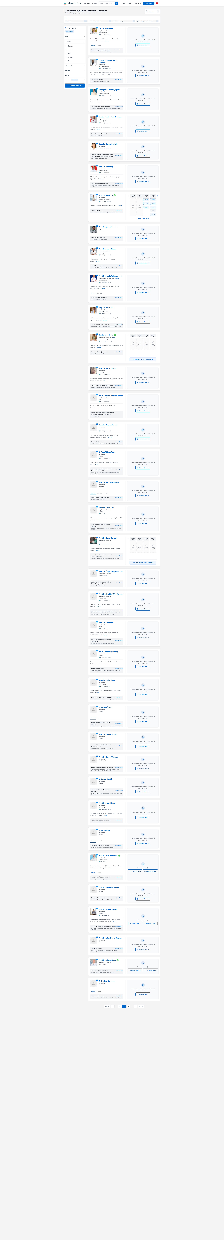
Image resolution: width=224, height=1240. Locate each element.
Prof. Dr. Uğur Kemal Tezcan (110, 938)
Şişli (105, 913)
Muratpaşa (106, 311)
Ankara (101, 121)
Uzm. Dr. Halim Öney (107, 680)
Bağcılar (106, 859)
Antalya (101, 311)
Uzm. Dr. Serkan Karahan (109, 482)
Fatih (105, 598)
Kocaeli (101, 891)
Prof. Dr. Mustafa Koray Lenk (110, 276)
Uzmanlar (87, 3)
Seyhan (105, 964)
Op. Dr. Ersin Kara (106, 28)
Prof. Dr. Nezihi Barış (107, 803)
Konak (103, 807)
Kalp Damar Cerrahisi (105, 31)
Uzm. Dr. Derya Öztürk (108, 144)
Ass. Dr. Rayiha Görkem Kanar (111, 395)
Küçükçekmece (108, 148)
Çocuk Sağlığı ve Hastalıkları (106, 278)
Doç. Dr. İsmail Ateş (106, 308)
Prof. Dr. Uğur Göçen (107, 960)
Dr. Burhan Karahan (106, 981)
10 (135, 1006)
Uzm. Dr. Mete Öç (106, 166)
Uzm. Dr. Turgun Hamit (108, 734)
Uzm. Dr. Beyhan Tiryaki (108, 425)
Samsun (101, 32)
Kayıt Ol (129, 3)
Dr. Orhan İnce (104, 830)
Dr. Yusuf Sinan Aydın (107, 452)
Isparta (101, 655)
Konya (100, 542)
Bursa (100, 66)
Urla (103, 372)
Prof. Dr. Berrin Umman (108, 757)
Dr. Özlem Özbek (105, 707)
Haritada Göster (119, 50)
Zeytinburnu (107, 199)
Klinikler (94, 3)
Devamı (107, 41)
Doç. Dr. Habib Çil (106, 195)
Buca (103, 231)
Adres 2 (99, 45)
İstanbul (101, 93)
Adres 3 (106, 493)
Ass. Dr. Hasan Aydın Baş (108, 651)
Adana (100, 964)
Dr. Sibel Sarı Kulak (106, 508)
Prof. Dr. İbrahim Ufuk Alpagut (111, 594)
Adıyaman (101, 486)
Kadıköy (106, 339)
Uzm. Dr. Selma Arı (106, 622)
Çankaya (105, 121)
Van (100, 399)
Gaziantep (101, 429)
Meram (104, 542)
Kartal (105, 575)
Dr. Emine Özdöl (105, 779)
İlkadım (105, 32)
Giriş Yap (137, 3)
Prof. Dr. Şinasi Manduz (108, 227)
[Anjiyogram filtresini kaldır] (72, 31)
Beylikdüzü (106, 93)
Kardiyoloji (102, 64)
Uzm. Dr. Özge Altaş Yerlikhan (110, 571)
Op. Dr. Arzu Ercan (106, 335)
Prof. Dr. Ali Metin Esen (108, 909)
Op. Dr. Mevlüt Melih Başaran (110, 117)
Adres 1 (93, 45)
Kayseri (101, 834)
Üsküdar (106, 170)
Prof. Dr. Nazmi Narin (107, 249)
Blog (124, 3)
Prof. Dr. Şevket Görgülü (109, 887)
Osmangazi (105, 66)
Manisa (101, 942)
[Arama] (116, 3)
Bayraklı (104, 253)
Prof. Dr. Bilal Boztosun (108, 855)
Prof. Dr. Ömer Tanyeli (108, 538)
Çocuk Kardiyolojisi (104, 251)
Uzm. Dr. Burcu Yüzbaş (107, 368)
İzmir (100, 231)
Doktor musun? (149, 3)
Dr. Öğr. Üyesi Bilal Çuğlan (109, 89)
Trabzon (101, 985)
